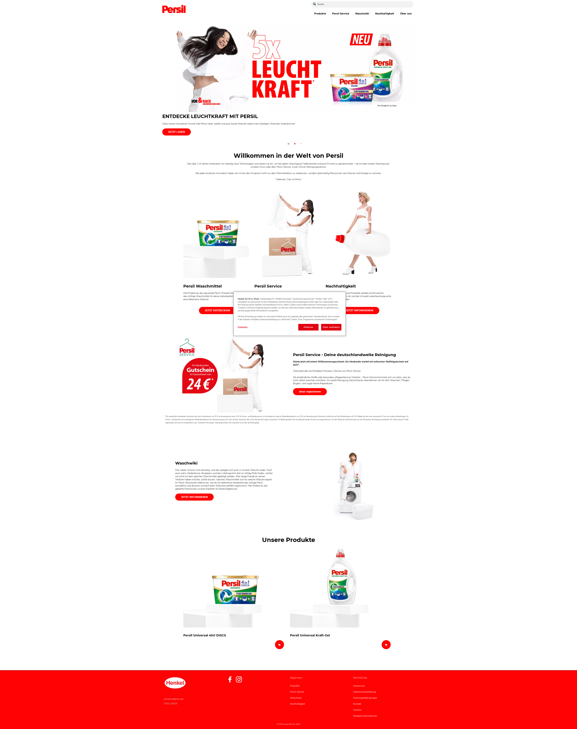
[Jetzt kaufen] (279, 644)
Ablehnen (308, 327)
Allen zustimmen (331, 327)
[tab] (294, 143)
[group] (288, 85)
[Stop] (288, 143)
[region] (289, 314)
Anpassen (242, 327)
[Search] (315, 4)
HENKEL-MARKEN (170, 703)
